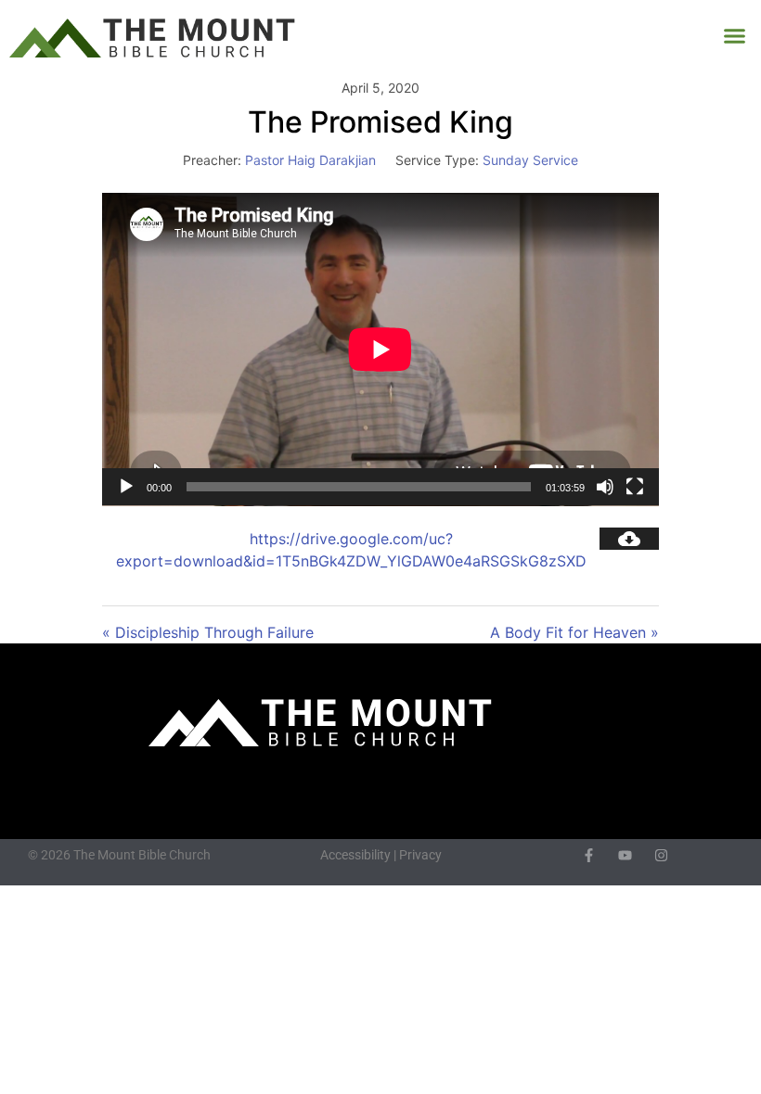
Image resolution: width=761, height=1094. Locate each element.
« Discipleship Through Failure (208, 632)
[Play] (126, 486)
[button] (735, 36)
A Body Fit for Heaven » (574, 632)
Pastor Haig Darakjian (310, 160)
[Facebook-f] (589, 855)
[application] (380, 349)
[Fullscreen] (635, 486)
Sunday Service (530, 160)
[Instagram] (661, 855)
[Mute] (605, 486)
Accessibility (355, 854)
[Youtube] (625, 855)
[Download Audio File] (629, 539)
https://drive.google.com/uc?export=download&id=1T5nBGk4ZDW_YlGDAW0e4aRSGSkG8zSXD (351, 549)
